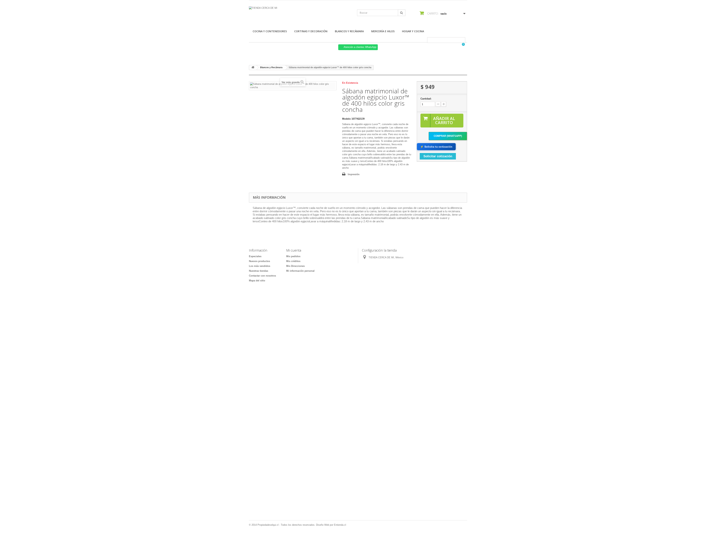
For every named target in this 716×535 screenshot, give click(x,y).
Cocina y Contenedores (270, 31)
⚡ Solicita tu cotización (436, 146)
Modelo (346, 118)
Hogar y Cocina (413, 31)
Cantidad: (425, 98)
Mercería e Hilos (383, 31)
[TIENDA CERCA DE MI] (283, 14)
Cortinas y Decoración (310, 31)
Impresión (353, 174)
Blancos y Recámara (349, 31)
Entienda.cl (340, 524)
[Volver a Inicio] (252, 67)
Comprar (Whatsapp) (448, 136)
